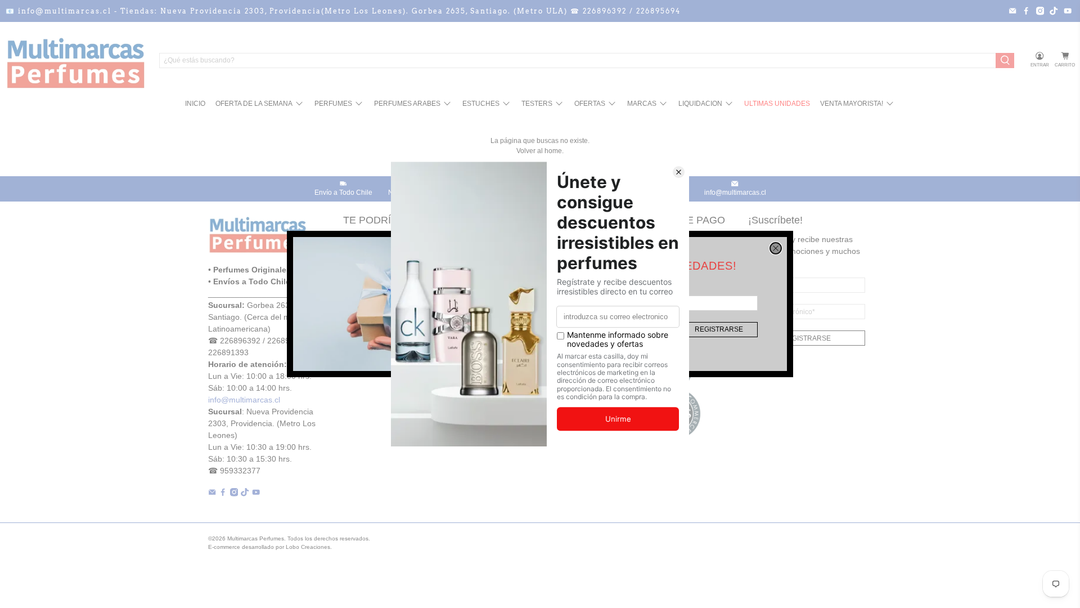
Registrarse (719, 329)
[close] (775, 248)
